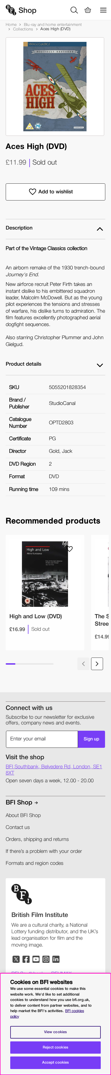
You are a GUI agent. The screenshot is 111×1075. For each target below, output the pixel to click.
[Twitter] (16, 960)
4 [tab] (39, 664)
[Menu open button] (101, 10)
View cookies (55, 1032)
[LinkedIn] (56, 960)
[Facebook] (26, 960)
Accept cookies (55, 1062)
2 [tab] (20, 664)
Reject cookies (55, 1047)
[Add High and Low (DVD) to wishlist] (69, 549)
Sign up (91, 739)
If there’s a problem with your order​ (44, 851)
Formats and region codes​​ (34, 863)
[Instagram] (46, 960)
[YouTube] (36, 960)
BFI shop (19, 803)
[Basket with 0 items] (88, 10)
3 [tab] (29, 664)
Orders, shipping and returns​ (37, 839)
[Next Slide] (97, 664)
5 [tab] (49, 664)
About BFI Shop (23, 815)
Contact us (18, 827)
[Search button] (75, 10)
